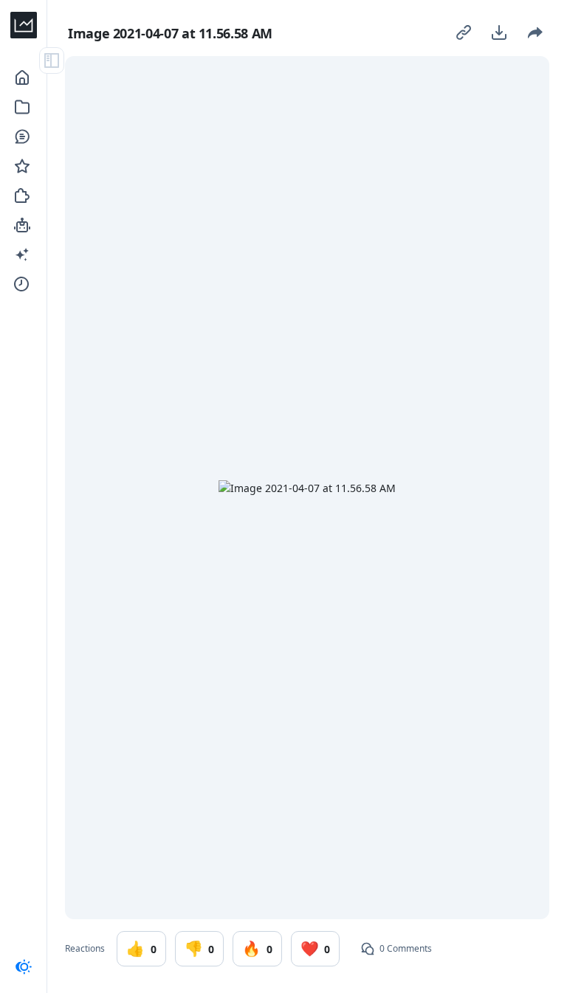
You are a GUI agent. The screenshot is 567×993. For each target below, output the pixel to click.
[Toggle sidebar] (51, 60)
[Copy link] (463, 32)
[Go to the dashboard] (23, 25)
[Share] (534, 32)
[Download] (499, 32)
